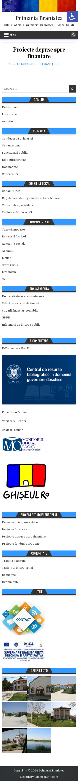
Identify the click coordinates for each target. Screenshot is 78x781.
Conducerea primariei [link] (17, 138)
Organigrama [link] (11, 145)
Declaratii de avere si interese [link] (23, 296)
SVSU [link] (6, 279)
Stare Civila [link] (10, 265)
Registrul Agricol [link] (14, 236)
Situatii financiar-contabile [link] (20, 310)
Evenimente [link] (10, 582)
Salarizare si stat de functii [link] (20, 303)
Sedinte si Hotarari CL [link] (17, 212)
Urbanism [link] (9, 272)
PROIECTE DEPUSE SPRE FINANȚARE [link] (32, 63)
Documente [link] (10, 167)
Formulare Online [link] (14, 412)
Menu (13, 34)
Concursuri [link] (10, 174)
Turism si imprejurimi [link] (17, 567)
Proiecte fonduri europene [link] (21, 543)
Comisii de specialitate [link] (17, 205)
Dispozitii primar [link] (14, 159)
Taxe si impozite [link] (13, 229)
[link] (72, 16)
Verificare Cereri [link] (14, 421)
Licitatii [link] (7, 258)
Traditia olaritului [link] (14, 560)
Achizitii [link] (7, 250)
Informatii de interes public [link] (21, 324)
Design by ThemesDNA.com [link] (39, 776)
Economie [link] (9, 574)
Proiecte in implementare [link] (20, 522)
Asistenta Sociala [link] (13, 243)
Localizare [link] (9, 114)
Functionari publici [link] (15, 152)
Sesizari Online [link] (12, 430)
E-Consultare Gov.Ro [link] (16, 348)
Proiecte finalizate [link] (15, 529)
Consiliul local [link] (11, 191)
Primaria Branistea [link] (39, 17)
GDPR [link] (6, 317)
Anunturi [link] (8, 121)
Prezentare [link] (10, 107)
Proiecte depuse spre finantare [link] (39, 52)
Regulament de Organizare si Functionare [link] (31, 198)
